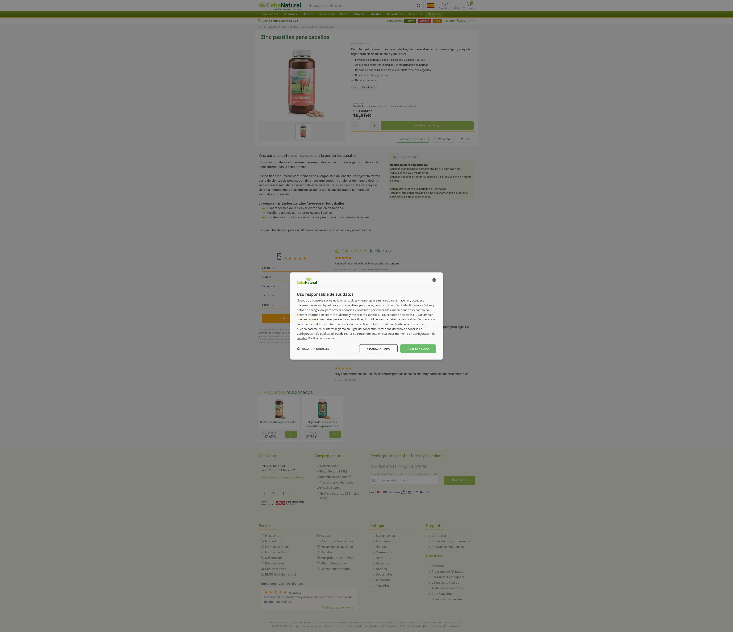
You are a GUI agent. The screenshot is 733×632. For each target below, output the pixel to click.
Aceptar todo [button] (418, 348)
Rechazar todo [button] (378, 348)
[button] (313, 349)
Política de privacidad (322, 338)
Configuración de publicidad (315, 333)
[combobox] (434, 280)
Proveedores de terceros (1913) (401, 314)
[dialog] (366, 316)
